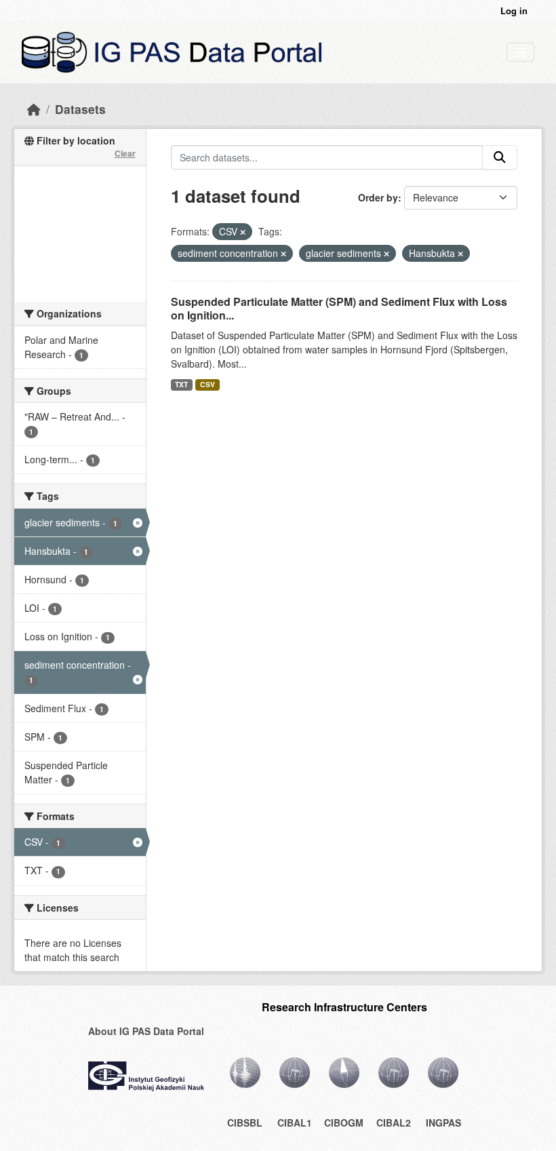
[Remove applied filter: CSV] (242, 232)
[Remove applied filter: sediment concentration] (283, 253)
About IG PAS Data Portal (146, 1031)
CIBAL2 (393, 1122)
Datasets (80, 108)
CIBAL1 (294, 1122)
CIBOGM (343, 1122)
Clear (125, 153)
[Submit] (499, 157)
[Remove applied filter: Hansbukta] (460, 253)
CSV (207, 384)
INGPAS (443, 1122)
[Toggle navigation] (520, 52)
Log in (514, 10)
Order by (378, 197)
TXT (181, 384)
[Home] (34, 108)
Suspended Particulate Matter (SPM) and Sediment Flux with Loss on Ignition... (339, 309)
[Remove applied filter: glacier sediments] (386, 253)
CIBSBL (244, 1122)
